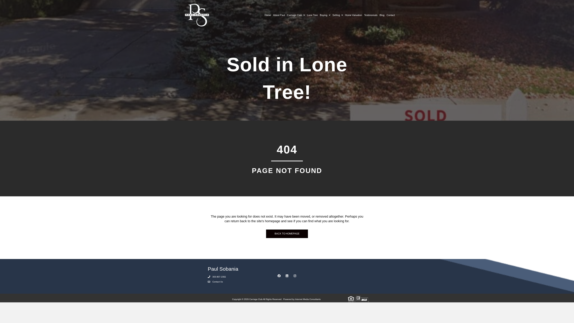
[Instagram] (295, 276)
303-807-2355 (219, 277)
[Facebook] (279, 276)
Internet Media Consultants (308, 299)
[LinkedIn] (287, 276)
